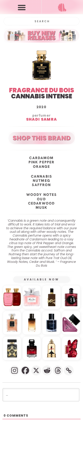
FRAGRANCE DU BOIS (41, 90)
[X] (36, 370)
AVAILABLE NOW (41, 279)
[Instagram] (14, 370)
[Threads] (58, 370)
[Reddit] (47, 370)
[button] (21, 7)
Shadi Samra (41, 119)
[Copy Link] (69, 370)
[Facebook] (25, 370)
